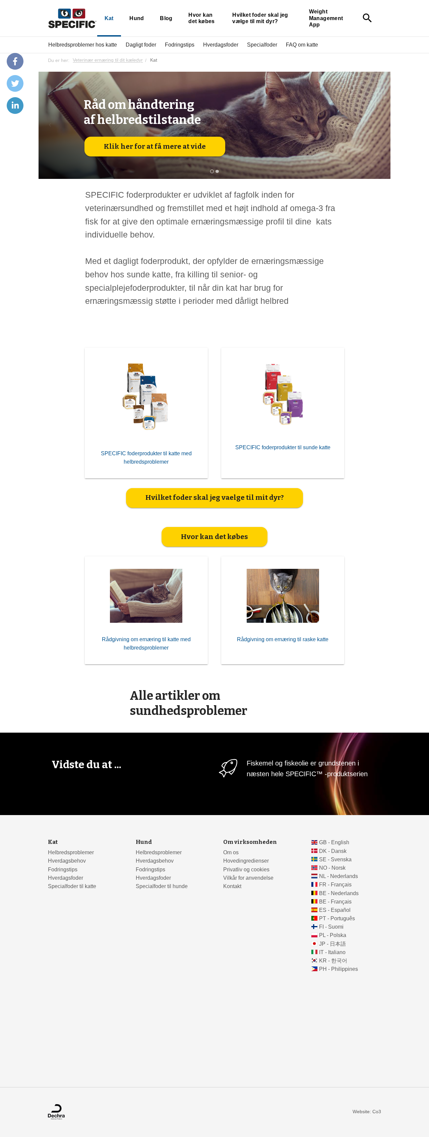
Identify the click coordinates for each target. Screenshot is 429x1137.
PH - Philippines (338, 969)
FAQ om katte (302, 45)
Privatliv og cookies (246, 869)
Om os (231, 852)
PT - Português (337, 918)
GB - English (334, 842)
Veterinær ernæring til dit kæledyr (108, 60)
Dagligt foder (141, 45)
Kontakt (232, 886)
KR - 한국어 (333, 960)
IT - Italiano (332, 952)
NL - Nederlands (338, 876)
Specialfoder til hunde (162, 886)
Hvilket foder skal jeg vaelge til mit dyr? (214, 497)
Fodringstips (179, 45)
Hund (136, 18)
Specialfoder (262, 45)
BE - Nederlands (339, 893)
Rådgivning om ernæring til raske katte (282, 639)
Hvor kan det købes (201, 18)
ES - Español (335, 910)
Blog (166, 18)
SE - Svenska (335, 859)
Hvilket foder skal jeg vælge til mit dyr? (260, 18)
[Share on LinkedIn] (15, 105)
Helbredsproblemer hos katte (82, 45)
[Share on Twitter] (15, 83)
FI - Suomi (331, 927)
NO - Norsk (332, 868)
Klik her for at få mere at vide (155, 146)
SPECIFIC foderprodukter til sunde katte (282, 447)
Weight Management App (326, 18)
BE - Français (335, 902)
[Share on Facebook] (15, 61)
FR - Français (335, 884)
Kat (109, 18)
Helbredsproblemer (71, 852)
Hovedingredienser (246, 861)
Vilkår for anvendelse (248, 878)
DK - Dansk (333, 851)
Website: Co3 (367, 1111)
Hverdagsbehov (67, 861)
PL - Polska (332, 935)
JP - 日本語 (332, 944)
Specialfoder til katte (72, 886)
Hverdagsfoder (220, 45)
